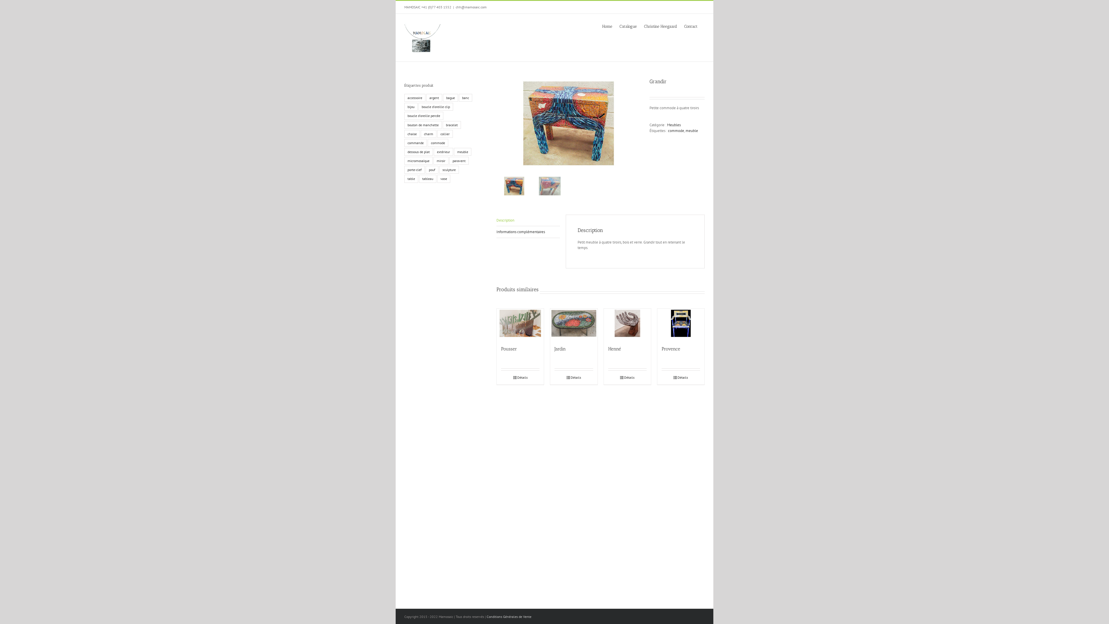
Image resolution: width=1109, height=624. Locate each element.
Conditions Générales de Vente (509, 616)
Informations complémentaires (520, 231)
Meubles (674, 124)
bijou (410, 107)
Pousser (509, 349)
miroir (441, 161)
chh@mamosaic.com (471, 7)
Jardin (560, 349)
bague (450, 98)
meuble (692, 130)
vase (443, 179)
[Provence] (680, 324)
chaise (412, 134)
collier (445, 134)
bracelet (452, 125)
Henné (614, 349)
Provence (671, 349)
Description (505, 220)
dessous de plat (418, 152)
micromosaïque (418, 161)
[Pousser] (520, 324)
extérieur (443, 152)
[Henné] (627, 324)
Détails (522, 377)
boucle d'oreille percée (423, 116)
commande (415, 143)
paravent (459, 161)
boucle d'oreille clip (436, 107)
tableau (427, 179)
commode (676, 130)
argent (434, 98)
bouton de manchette (423, 125)
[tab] (528, 220)
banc (465, 98)
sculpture (449, 170)
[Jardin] (573, 324)
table (411, 179)
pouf (432, 170)
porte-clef (414, 170)
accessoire (414, 98)
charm (428, 134)
